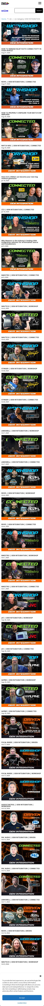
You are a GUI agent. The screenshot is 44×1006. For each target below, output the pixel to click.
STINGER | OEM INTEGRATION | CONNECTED (19, 400)
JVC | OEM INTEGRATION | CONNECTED (17, 649)
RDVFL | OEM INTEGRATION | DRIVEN (16, 931)
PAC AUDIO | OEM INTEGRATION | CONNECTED (20, 868)
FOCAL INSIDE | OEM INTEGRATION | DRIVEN (19, 742)
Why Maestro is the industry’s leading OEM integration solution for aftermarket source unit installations (19, 242)
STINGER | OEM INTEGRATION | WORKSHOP (19, 368)
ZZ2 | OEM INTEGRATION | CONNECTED (17, 209)
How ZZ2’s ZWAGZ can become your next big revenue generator (19, 178)
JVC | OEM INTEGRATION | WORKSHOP (17, 618)
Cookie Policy (22, 1003)
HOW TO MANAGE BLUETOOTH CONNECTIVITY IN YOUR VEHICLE (21, 50)
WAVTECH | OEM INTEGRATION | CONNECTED (20, 337)
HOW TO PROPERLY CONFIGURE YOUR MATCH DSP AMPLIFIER (21, 114)
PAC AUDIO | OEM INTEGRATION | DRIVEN (18, 837)
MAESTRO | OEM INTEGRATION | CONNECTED (20, 275)
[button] (40, 976)
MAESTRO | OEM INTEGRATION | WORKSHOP (19, 555)
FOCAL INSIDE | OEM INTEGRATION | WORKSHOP (21, 773)
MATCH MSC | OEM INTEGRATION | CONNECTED (21, 145)
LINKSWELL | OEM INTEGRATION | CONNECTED (20, 462)
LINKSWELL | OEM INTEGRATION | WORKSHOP (20, 431)
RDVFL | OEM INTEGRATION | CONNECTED (18, 82)
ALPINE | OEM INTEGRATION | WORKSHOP (18, 680)
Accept (22, 998)
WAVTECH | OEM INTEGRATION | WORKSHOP (19, 306)
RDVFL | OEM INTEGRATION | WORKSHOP (18, 493)
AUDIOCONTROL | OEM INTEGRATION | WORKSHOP (17, 805)
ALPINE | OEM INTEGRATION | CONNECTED (18, 711)
